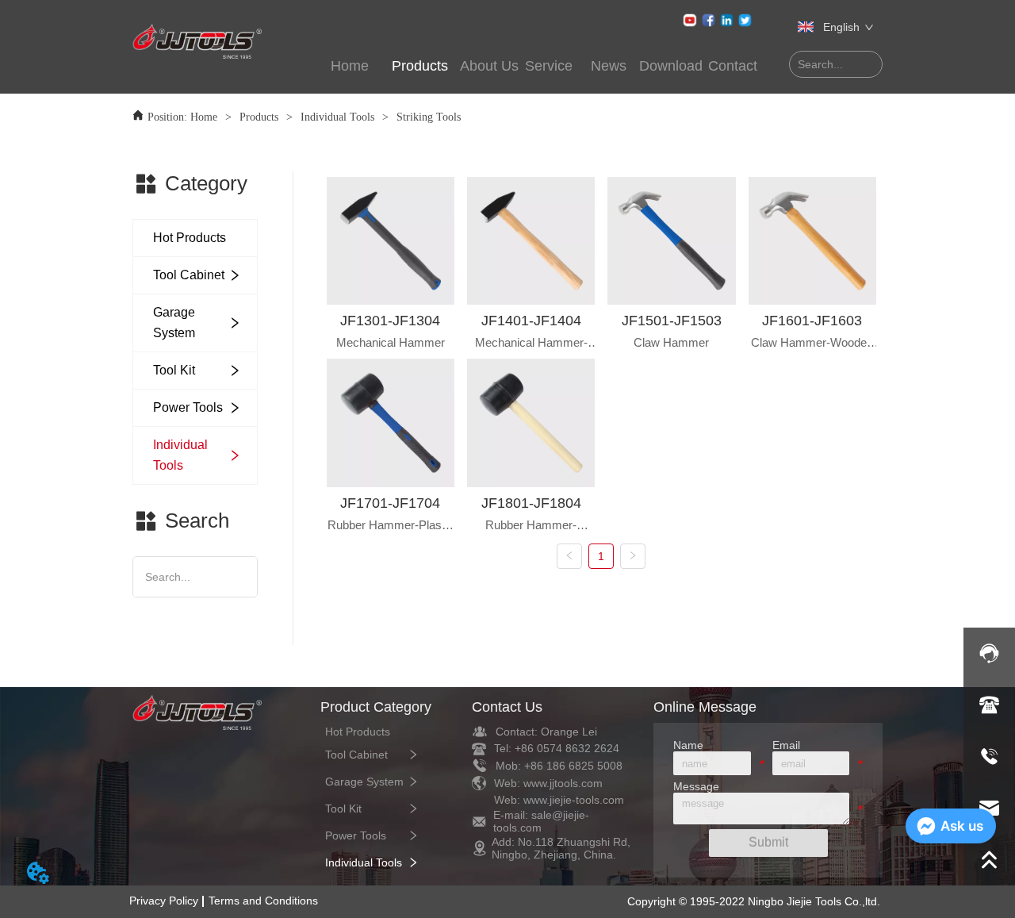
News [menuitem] (608, 66)
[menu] (541, 66)
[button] (420, 66)
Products (258, 117)
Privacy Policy (163, 900)
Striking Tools (428, 117)
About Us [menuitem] (489, 66)
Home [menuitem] (350, 66)
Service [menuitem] (549, 66)
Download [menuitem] (671, 66)
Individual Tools (337, 117)
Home (203, 117)
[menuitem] (419, 66)
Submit (768, 842)
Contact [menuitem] (732, 66)
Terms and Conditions (263, 900)
